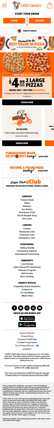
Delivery (39, 20)
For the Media (27, 292)
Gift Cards (27, 218)
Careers (27, 228)
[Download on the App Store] (27, 318)
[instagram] (27, 308)
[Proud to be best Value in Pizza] (27, 43)
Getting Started (27, 248)
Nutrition (27, 206)
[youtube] (39, 308)
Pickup (14, 20)
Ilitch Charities (27, 276)
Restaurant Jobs (27, 231)
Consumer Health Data (27, 339)
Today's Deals (27, 200)
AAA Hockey (27, 273)
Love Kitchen (27, 264)
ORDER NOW (27, 102)
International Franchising (27, 254)
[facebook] (14, 308)
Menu (27, 203)
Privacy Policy (27, 336)
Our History (27, 209)
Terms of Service (27, 333)
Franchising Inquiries (27, 251)
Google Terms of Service (32, 375)
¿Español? (27, 349)
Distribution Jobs (27, 238)
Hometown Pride (27, 212)
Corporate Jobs (27, 235)
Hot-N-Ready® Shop (27, 215)
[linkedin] (33, 308)
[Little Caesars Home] (27, 5)
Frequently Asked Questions (27, 286)
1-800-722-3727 (32, 368)
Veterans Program (27, 270)
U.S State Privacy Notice (27, 342)
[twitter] (20, 308)
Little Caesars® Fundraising (27, 267)
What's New (27, 296)
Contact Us (27, 289)
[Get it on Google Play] (27, 324)
